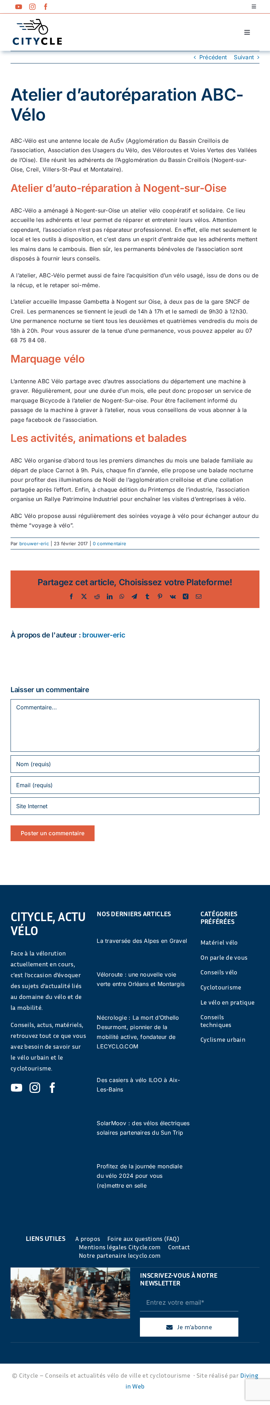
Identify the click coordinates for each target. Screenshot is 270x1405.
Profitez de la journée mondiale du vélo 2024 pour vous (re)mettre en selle (139, 1176)
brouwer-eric (34, 543)
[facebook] (46, 7)
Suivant (244, 57)
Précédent (213, 57)
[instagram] (32, 7)
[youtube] (18, 7)
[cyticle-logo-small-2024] (37, 21)
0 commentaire (109, 543)
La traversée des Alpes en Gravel (142, 940)
